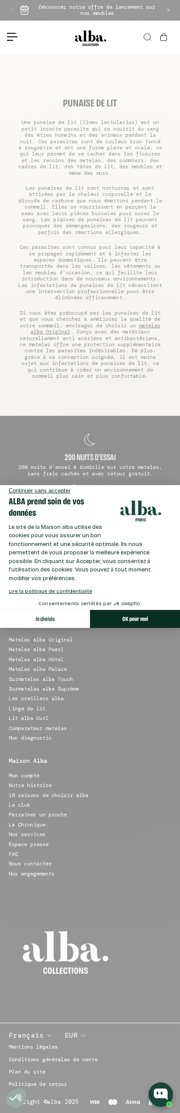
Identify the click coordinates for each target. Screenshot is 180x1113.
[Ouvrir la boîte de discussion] (161, 1094)
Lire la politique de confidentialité (50, 591)
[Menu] (8, 37)
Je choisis (45, 619)
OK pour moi (135, 619)
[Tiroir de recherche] (148, 37)
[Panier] (164, 37)
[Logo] (90, 37)
